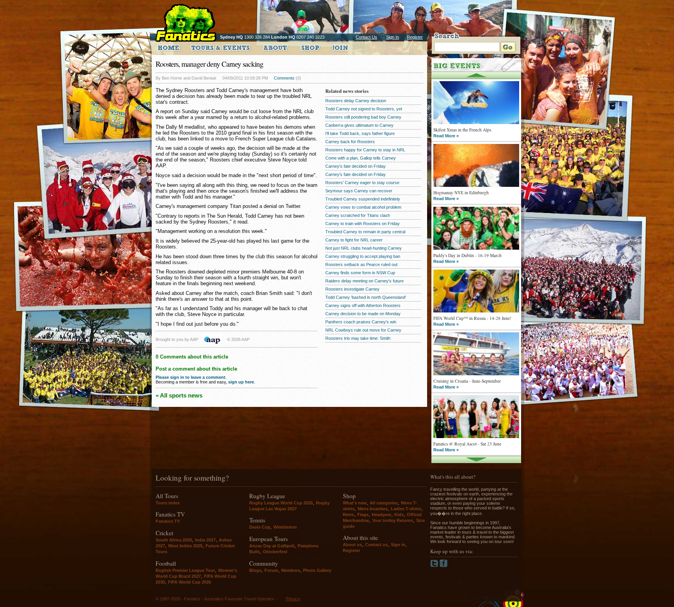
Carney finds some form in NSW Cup (360, 272)
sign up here (241, 382)
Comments (284, 78)
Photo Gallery (317, 570)
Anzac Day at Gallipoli (271, 545)
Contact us (376, 544)
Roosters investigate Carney (352, 289)
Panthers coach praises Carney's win (360, 321)
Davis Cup (259, 527)
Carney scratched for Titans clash (357, 215)
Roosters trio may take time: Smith (357, 338)
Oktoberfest (275, 551)
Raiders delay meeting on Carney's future (364, 281)
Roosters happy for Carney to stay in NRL (365, 149)
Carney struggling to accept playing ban (362, 256)
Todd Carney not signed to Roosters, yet (363, 108)
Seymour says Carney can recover (358, 190)
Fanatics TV (168, 521)
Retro (348, 514)
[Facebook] (444, 565)
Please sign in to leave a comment (190, 377)
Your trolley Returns (392, 520)
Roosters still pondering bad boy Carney (363, 117)
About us (352, 544)
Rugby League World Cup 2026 (281, 503)
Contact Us (366, 37)
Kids (399, 514)
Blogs (255, 570)
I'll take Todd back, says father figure (360, 133)
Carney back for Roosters (350, 141)
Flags (363, 514)
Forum (271, 570)
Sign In (392, 37)
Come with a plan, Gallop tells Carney (360, 158)
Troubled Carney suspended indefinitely (362, 199)
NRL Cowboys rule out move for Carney (363, 330)
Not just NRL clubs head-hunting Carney (363, 248)
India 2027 (205, 540)
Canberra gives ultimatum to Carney (359, 125)
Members (290, 570)
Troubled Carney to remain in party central (365, 231)
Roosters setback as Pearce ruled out (361, 264)
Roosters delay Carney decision (355, 100)
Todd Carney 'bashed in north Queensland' (365, 297)
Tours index (168, 503)
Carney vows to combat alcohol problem (363, 207)
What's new (355, 503)
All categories (384, 503)
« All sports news (179, 395)
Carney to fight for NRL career (354, 240)
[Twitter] (435, 565)
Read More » (446, 135)
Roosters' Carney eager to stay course (362, 182)
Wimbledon (285, 527)
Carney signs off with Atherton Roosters (363, 305)
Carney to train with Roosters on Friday (362, 223)
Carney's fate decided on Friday (355, 166)
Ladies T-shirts (406, 508)
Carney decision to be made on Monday (363, 313)
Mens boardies (373, 508)
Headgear (381, 514)
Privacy (293, 598)
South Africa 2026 (174, 540)
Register (415, 37)
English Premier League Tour (185, 570)
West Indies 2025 (185, 545)
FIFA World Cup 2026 (189, 582)
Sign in (398, 544)
